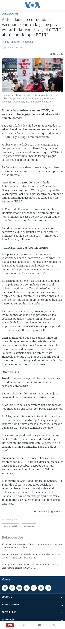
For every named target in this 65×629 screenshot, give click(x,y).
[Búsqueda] (54, 625)
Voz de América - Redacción (17, 41)
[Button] (56, 54)
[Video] (39, 625)
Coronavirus (10, 13)
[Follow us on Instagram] (48, 588)
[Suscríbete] (41, 588)
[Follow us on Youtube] (19, 588)
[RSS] (27, 588)
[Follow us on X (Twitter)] (12, 588)
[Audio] (24, 625)
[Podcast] (34, 588)
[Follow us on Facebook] (5, 588)
